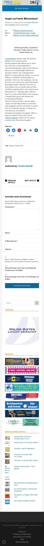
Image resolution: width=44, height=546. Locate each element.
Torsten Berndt (31, 22)
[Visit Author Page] (8, 159)
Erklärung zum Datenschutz (22, 534)
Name (7, 233)
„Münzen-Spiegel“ (11, 118)
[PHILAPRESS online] (22, 2)
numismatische (10, 58)
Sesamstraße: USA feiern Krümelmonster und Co (22, 437)
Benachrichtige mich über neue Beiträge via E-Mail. (22, 278)
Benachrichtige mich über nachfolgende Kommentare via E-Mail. (20, 269)
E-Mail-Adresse (11, 241)
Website (8, 249)
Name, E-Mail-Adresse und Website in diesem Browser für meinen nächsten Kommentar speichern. (22, 260)
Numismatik (19, 145)
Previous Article (12, 181)
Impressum (22, 531)
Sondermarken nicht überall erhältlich (26, 442)
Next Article (30, 180)
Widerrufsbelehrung (22, 542)
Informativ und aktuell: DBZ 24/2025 (26, 460)
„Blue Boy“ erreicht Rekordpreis (24, 448)
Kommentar (10, 207)
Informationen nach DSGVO (22, 537)
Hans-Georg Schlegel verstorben (24, 501)
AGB (22, 539)
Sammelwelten (10, 25)
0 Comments (23, 25)
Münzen (11, 145)
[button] (4, 542)
